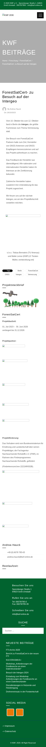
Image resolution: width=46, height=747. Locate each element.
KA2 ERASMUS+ (13, 660)
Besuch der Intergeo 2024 (17, 673)
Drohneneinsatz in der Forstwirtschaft (22, 692)
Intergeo (24, 124)
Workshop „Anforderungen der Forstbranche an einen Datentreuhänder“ (19, 666)
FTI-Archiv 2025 (13, 650)
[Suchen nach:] (23, 629)
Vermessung (32, 274)
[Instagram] (19, 712)
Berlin (20, 271)
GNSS (7, 274)
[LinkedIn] (10, 712)
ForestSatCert (33, 271)
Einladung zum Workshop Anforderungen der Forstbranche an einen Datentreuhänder (21, 679)
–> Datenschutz (9, 731)
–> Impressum (8, 726)
